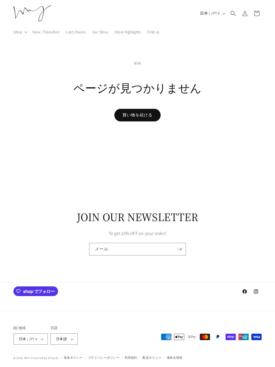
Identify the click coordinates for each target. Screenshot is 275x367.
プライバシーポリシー (104, 357)
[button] (19, 32)
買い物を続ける (137, 114)
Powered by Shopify (45, 358)
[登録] (180, 249)
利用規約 (131, 357)
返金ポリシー (73, 357)
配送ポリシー (152, 357)
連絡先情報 (175, 357)
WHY (27, 358)
